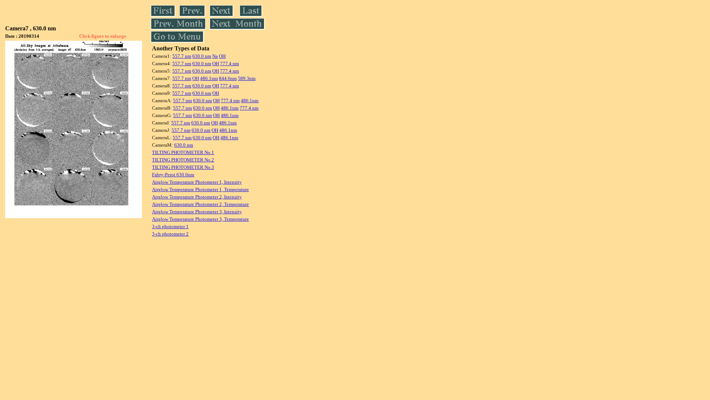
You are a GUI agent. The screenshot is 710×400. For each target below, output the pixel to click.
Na (215, 56)
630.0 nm (201, 56)
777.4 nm (229, 63)
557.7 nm (181, 56)
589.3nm (247, 78)
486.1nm (209, 78)
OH (222, 56)
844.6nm (228, 78)
